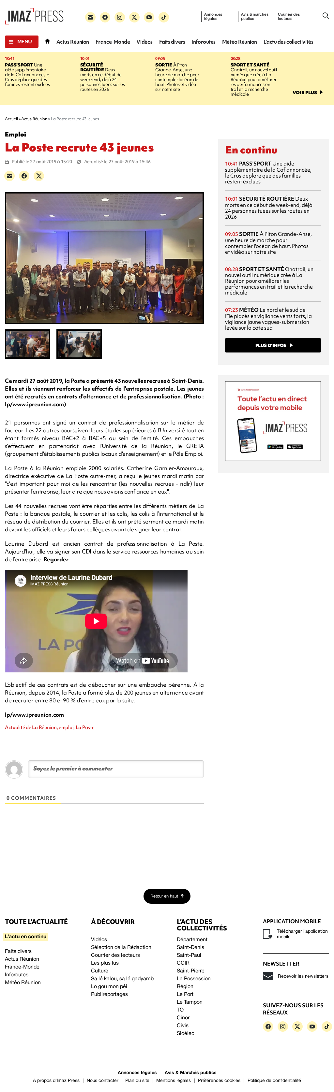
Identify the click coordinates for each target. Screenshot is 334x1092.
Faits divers (172, 41)
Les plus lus (105, 963)
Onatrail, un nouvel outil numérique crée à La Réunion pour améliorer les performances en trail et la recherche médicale (254, 79)
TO (180, 1010)
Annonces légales (213, 17)
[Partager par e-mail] (9, 176)
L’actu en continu (25, 937)
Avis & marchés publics (254, 17)
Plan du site (137, 1081)
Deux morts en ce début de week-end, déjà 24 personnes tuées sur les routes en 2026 (102, 77)
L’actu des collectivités (288, 41)
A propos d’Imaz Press (56, 1081)
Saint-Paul (189, 955)
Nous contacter (102, 1081)
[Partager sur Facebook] (24, 176)
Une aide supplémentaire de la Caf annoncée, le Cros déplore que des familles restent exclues (27, 74)
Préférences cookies (219, 1081)
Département (192, 940)
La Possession (194, 979)
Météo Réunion (239, 41)
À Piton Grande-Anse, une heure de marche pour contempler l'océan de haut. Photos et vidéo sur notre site (177, 77)
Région (185, 986)
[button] (21, 42)
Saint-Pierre (191, 971)
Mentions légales (173, 1081)
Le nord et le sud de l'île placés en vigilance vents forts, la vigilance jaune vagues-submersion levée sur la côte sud (268, 318)
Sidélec (185, 1033)
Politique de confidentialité (274, 1081)
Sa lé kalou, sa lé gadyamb (122, 979)
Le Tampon (190, 1002)
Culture (99, 971)
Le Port (185, 994)
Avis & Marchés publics (191, 1073)
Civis (183, 1026)
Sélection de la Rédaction (121, 947)
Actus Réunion (72, 41)
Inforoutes (203, 41)
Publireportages (109, 994)
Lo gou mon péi (109, 986)
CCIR (183, 963)
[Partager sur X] (39, 176)
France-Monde (113, 41)
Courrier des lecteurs (289, 17)
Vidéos (144, 41)
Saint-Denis (190, 947)
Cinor (183, 1018)
